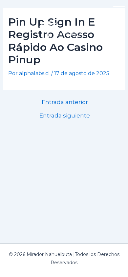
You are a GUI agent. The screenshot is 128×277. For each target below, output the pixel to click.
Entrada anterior (65, 102)
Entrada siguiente (64, 115)
